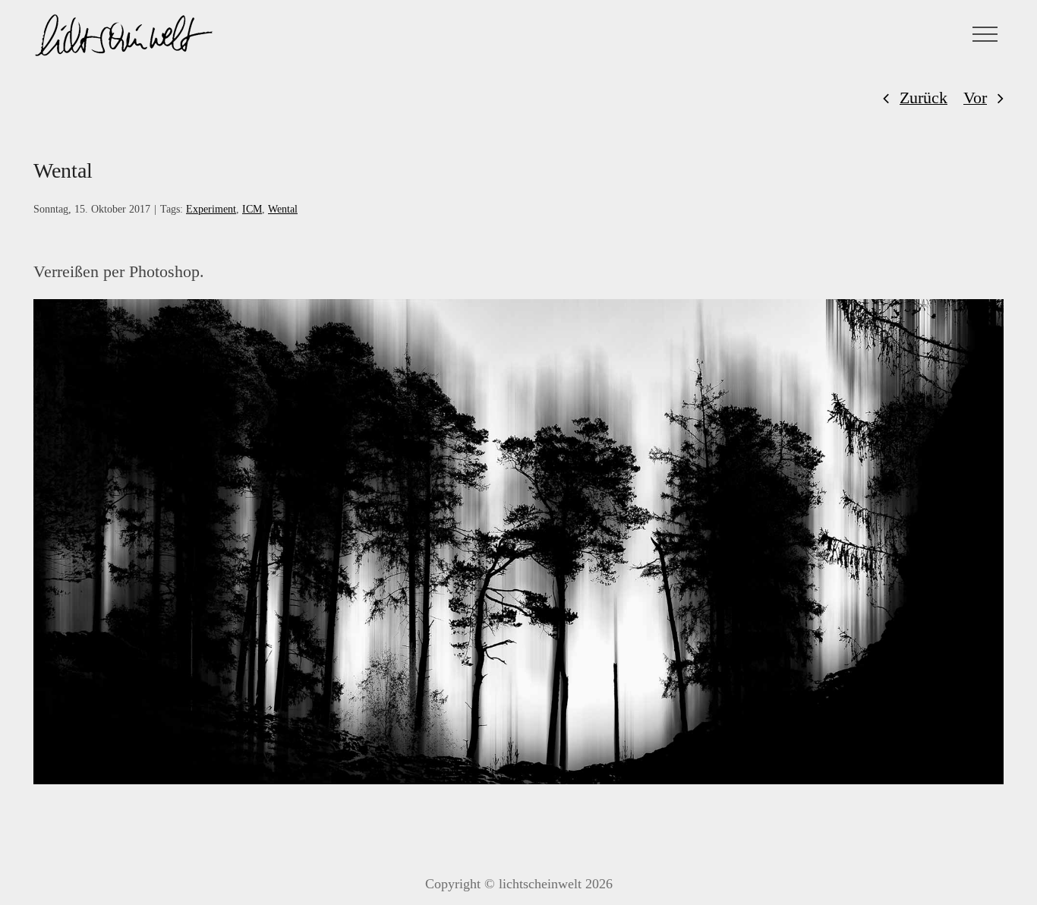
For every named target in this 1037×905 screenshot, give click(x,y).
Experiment (211, 209)
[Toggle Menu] (985, 34)
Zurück (923, 97)
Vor (975, 97)
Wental (283, 209)
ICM (252, 209)
